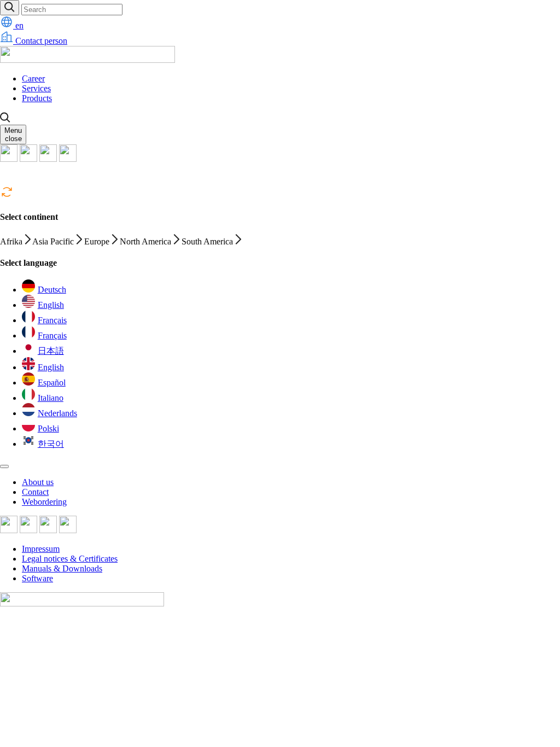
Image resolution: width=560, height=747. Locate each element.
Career (33, 78)
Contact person (40, 40)
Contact (35, 492)
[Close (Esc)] (4, 466)
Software (37, 578)
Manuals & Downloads (62, 568)
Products (37, 98)
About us (38, 482)
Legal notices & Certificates (70, 558)
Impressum (41, 548)
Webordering (44, 501)
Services (36, 88)
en (18, 25)
